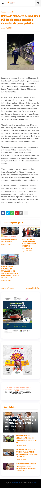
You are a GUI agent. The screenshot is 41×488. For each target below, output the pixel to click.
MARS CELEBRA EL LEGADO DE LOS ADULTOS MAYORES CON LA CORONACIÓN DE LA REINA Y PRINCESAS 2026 (20, 422)
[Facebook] (3, 213)
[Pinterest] (17, 213)
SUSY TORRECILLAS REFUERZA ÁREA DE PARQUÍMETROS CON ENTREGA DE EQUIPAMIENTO (29, 243)
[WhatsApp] (12, 213)
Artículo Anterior (8, 288)
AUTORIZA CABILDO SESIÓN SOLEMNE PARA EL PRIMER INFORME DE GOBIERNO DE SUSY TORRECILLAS (27, 453)
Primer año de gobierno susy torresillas (9, 240)
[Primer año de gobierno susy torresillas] (10, 232)
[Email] (21, 213)
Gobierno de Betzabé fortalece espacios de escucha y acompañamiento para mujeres (26, 466)
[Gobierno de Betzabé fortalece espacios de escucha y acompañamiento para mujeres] (8, 466)
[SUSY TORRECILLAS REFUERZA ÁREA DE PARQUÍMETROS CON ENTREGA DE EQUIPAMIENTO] (31, 232)
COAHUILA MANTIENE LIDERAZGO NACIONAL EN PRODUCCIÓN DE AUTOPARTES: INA (26, 439)
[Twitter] (8, 213)
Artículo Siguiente (32, 288)
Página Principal (7, 12)
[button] (2, 3)
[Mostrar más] (26, 213)
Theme (34, 483)
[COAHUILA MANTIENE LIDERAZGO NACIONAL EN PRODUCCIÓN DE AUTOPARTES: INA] (8, 438)
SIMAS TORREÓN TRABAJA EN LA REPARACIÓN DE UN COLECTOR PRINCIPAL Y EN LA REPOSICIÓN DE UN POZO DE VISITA (10, 272)
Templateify (16, 483)
